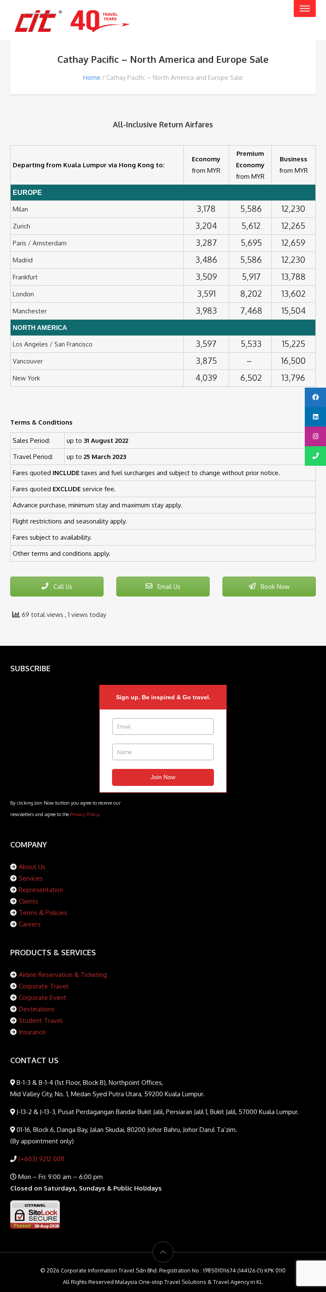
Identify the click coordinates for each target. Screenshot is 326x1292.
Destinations (37, 1009)
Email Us (168, 586)
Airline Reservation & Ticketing (63, 975)
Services (31, 878)
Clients (28, 901)
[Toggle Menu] (305, 8)
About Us (32, 867)
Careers (30, 924)
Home (92, 77)
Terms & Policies (43, 913)
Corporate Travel (43, 986)
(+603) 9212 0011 (40, 1159)
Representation (41, 890)
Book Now (274, 586)
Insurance (32, 1032)
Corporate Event (42, 998)
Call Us (62, 586)
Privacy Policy (84, 814)
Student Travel (40, 1020)
